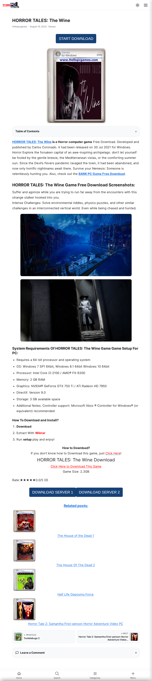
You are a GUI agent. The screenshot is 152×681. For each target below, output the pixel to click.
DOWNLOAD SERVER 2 (99, 492)
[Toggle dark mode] (137, 5)
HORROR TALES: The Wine (32, 142)
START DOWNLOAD (76, 39)
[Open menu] (145, 5)
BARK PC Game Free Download (102, 174)
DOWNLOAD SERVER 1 (52, 492)
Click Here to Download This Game (76, 466)
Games (52, 26)
